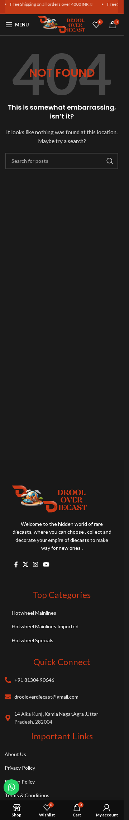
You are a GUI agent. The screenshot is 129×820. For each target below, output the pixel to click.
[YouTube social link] (46, 564)
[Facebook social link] (16, 564)
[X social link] (25, 564)
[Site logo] (61, 24)
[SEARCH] (110, 161)
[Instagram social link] (35, 564)
